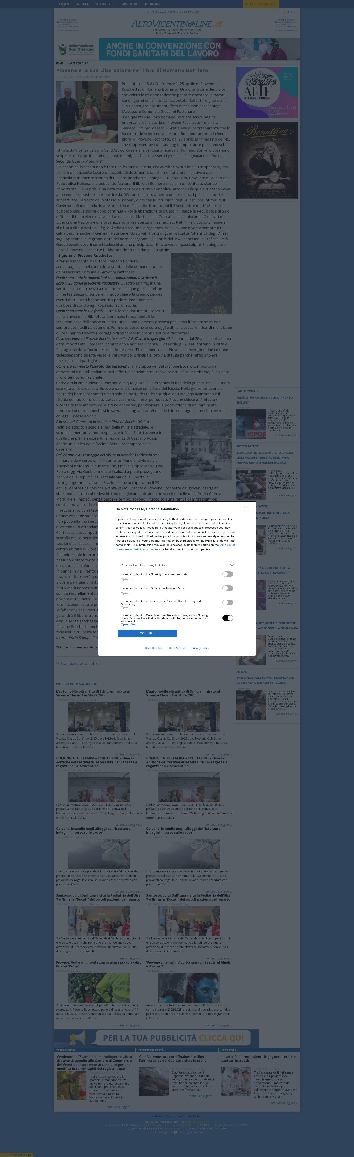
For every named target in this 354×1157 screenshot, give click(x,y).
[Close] (248, 509)
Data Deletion (154, 648)
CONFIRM (147, 633)
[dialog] (177, 578)
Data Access (177, 648)
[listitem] (177, 565)
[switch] (227, 574)
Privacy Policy (200, 648)
